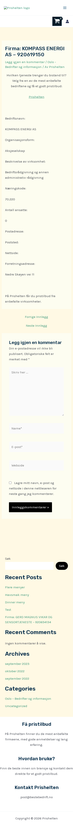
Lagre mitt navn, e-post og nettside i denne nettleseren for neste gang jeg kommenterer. (32, 488)
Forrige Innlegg (36, 317)
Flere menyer (15, 587)
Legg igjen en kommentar (25, 62)
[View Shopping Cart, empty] (57, 21)
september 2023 (17, 664)
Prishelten (36, 97)
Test (8, 610)
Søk (8, 558)
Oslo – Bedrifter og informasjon (28, 698)
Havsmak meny (17, 595)
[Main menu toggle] (65, 8)
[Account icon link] (67, 21)
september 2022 (17, 678)
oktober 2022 (15, 671)
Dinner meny (15, 602)
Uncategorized (16, 706)
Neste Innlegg (36, 325)
